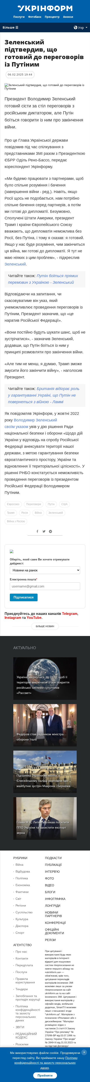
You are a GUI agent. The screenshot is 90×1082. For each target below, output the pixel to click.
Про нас (21, 951)
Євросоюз (13, 504)
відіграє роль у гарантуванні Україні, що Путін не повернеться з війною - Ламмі (43, 395)
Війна (38, 512)
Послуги (19, 17)
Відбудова (23, 871)
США (64, 504)
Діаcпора (22, 926)
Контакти (22, 958)
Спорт (20, 932)
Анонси (68, 17)
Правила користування (25, 980)
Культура (22, 919)
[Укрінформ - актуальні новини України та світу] (45, 7)
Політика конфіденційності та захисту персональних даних (28, 1013)
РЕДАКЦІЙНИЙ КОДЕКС (26, 1035)
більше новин (45, 626)
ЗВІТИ (20, 1027)
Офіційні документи (54, 931)
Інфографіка (55, 899)
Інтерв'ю (52, 871)
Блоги (50, 892)
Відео (49, 885)
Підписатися (24, 597)
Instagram (13, 618)
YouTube (34, 618)
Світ (18, 898)
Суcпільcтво (24, 912)
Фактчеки (22, 892)
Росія (24, 512)
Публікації (53, 865)
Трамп (11, 512)
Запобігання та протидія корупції (28, 997)
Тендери (22, 989)
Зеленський (15, 264)
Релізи (50, 940)
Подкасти (53, 858)
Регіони (21, 905)
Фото (49, 878)
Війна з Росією (16, 521)
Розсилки (22, 1044)
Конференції (55, 923)
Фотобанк (34, 17)
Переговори (33, 504)
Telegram (69, 614)
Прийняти (45, 1075)
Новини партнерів (53, 914)
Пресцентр (52, 17)
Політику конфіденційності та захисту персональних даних (46, 1062)
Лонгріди (52, 905)
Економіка (23, 885)
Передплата (24, 965)
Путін (51, 504)
